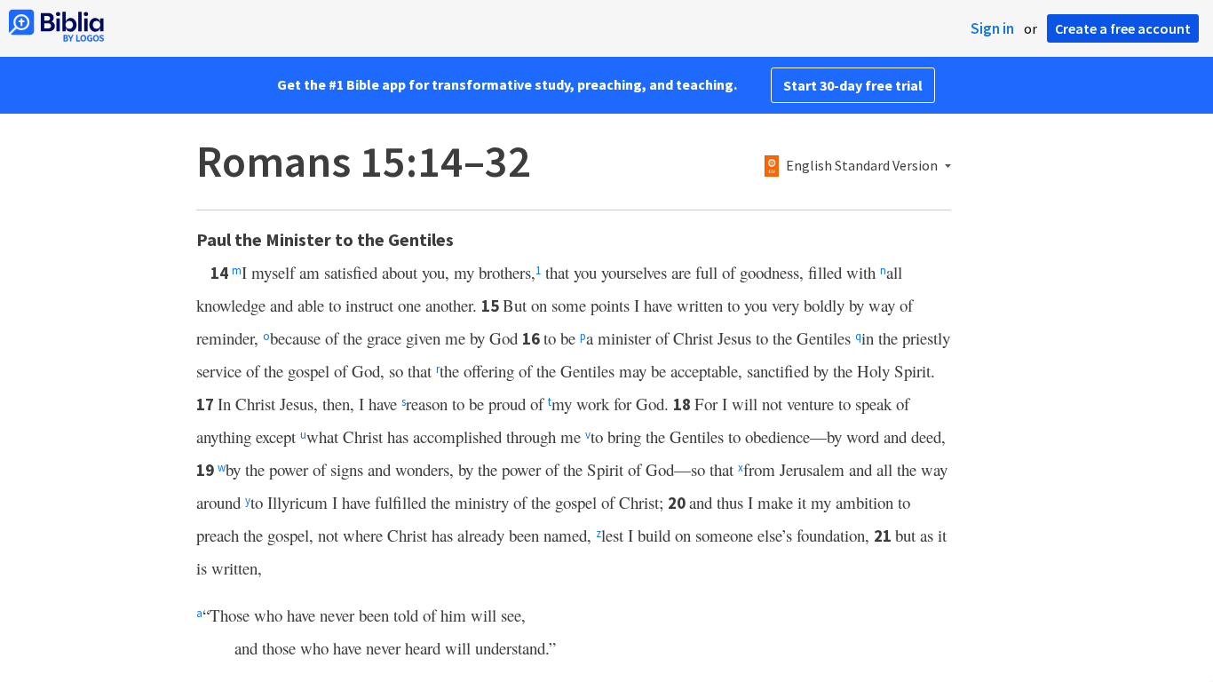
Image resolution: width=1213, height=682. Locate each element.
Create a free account (1123, 28)
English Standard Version (862, 166)
